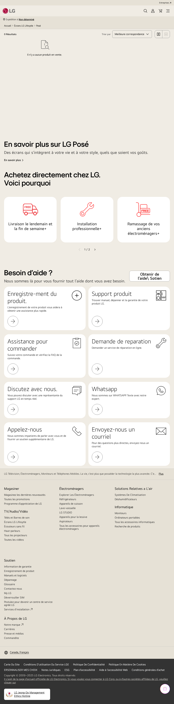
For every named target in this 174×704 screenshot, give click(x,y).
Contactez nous (13, 588)
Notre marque (12, 624)
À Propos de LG (15, 618)
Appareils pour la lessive (73, 517)
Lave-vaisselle (67, 508)
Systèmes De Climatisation (130, 494)
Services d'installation (16, 609)
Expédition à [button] (20, 19)
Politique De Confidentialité (89, 664)
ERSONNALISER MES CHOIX (20, 670)
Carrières (9, 629)
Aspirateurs (66, 521)
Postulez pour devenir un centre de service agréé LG (28, 603)
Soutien (9, 560)
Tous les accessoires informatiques (135, 522)
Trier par (106, 34)
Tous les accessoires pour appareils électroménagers (79, 527)
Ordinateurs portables (127, 517)
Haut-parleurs (12, 530)
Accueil (7, 25)
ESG (67, 670)
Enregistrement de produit (19, 571)
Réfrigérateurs (67, 499)
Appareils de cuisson (71, 503)
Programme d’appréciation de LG (23, 503)
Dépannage (10, 579)
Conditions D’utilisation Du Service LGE (46, 664)
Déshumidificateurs (126, 499)
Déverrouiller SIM (14, 597)
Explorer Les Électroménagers (76, 494)
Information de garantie (17, 566)
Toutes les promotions (17, 499)
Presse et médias (14, 633)
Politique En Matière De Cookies (127, 664)
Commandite (11, 638)
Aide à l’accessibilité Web (113, 670)
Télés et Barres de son (16, 517)
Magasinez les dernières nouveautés (24, 494)
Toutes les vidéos (14, 539)
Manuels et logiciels (15, 575)
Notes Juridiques (50, 670)
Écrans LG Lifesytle (23, 25)
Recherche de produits (127, 526)
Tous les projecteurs (15, 535)
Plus (161, 473)
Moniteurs (120, 513)
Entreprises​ (164, 3)
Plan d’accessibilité (84, 670)
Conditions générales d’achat (148, 670)
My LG (7, 593)
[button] (145, 10)
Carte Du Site (12, 664)
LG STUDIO (65, 512)
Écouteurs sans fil (14, 526)
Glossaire (9, 584)
